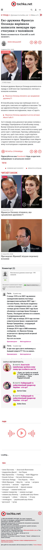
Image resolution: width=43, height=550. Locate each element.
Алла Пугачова (8, 470)
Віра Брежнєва (8, 475)
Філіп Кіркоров (8, 482)
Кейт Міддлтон (32, 475)
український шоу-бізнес (23, 500)
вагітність (6, 485)
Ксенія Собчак (8, 477)
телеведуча (7, 500)
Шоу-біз (19, 482)
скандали (6, 497)
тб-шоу (32, 497)
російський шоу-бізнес (30, 495)
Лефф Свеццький (14, 42)
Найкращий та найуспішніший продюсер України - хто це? (24, 385)
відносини (25, 485)
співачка (23, 497)
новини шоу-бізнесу (15, 168)
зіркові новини (26, 487)
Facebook (21, 156)
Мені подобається (25, 341)
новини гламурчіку (9, 492)
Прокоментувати (12, 341)
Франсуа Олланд (34, 168)
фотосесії (6, 502)
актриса (35, 482)
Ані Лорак (23, 472)
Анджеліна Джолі (9, 472)
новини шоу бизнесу (10, 495)
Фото (32, 480)
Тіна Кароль (23, 480)
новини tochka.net (18, 490)
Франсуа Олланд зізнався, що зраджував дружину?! (16, 213)
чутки (14, 502)
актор (27, 482)
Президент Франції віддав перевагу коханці (19, 257)
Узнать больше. (37, 544)
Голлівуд (20, 475)
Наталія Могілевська (24, 477)
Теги (4, 463)
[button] (36, 9)
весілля (16, 485)
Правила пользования (7, 540)
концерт (5, 490)
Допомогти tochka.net (20, 15)
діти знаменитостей (10, 487)
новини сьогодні (26, 492)
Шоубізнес (5, 52)
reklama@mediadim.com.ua (30, 530)
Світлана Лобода (9, 480)
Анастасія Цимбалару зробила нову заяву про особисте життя (24, 367)
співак (14, 497)
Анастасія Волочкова (25, 470)
